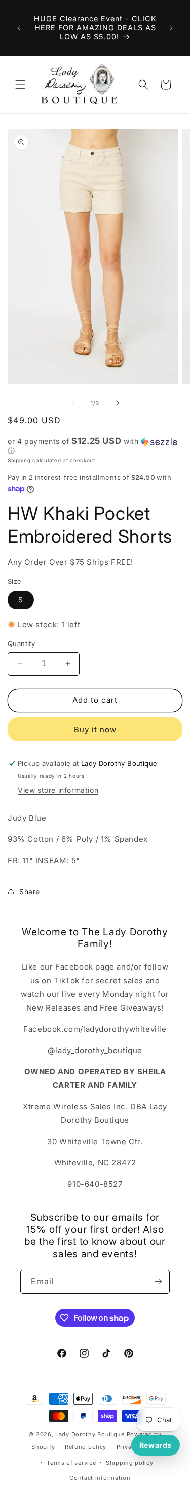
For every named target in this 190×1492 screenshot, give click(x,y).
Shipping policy (130, 1462)
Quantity (21, 643)
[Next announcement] (171, 28)
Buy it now (95, 729)
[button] (20, 84)
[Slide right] (117, 403)
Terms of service (71, 1462)
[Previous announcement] (19, 28)
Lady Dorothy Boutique (90, 1434)
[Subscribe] (158, 1282)
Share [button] (29, 891)
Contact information (99, 1477)
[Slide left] (73, 403)
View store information (58, 790)
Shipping (19, 460)
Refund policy (85, 1446)
